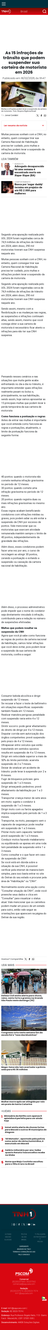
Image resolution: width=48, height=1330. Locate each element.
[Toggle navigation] (4, 4)
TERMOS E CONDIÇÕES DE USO (24, 1252)
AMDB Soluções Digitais (28, 1322)
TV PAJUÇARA (40, 1234)
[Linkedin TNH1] (34, 1224)
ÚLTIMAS (8, 1234)
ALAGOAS (8, 1240)
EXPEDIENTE (24, 1246)
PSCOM (40, 1241)
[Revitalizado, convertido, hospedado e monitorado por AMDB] (44, 1298)
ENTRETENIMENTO (40, 1238)
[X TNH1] (24, 1224)
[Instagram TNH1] (14, 1224)
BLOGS (24, 1237)
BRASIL (24, 1240)
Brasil (24, 11)
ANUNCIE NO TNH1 (24, 1249)
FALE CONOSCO (24, 1254)
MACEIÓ (8, 1237)
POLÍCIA (24, 1234)
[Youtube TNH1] (29, 1224)
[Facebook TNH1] (19, 1224)
